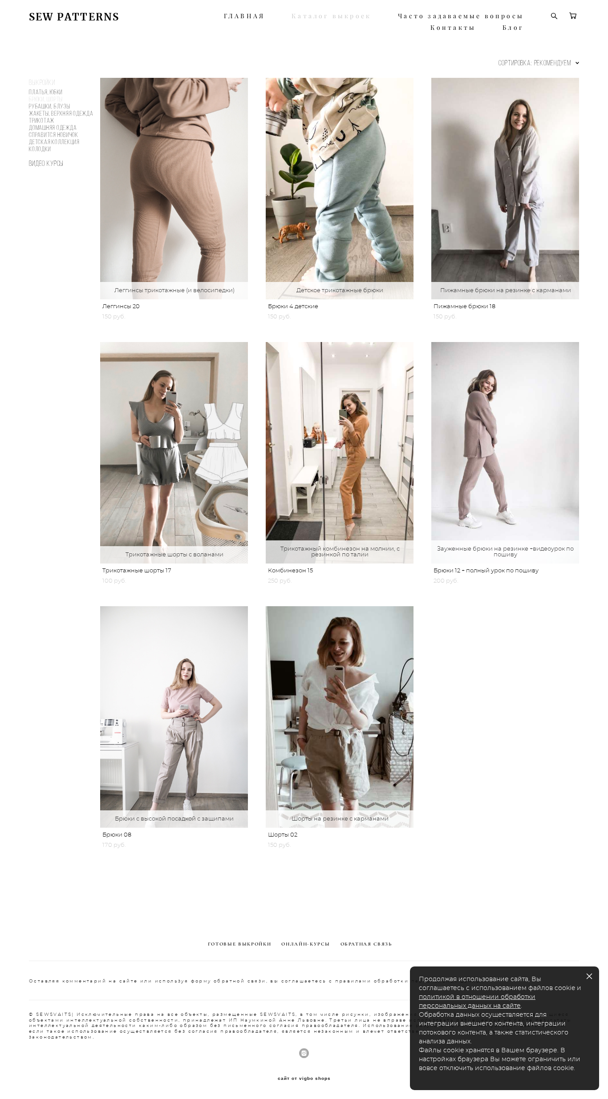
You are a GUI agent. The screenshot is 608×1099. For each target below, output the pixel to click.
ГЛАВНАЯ (244, 16)
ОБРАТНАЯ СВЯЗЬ (366, 944)
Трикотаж (41, 120)
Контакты (453, 27)
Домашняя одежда (53, 127)
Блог (513, 27)
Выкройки (42, 82)
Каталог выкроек (331, 16)
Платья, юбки (46, 92)
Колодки (40, 149)
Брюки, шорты (46, 99)
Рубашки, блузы (49, 106)
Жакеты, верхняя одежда (61, 113)
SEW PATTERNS (74, 17)
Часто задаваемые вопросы (461, 16)
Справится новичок (53, 134)
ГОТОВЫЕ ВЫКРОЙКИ (239, 944)
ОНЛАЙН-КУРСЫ (305, 944)
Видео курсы (46, 163)
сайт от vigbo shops (304, 1078)
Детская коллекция (54, 141)
